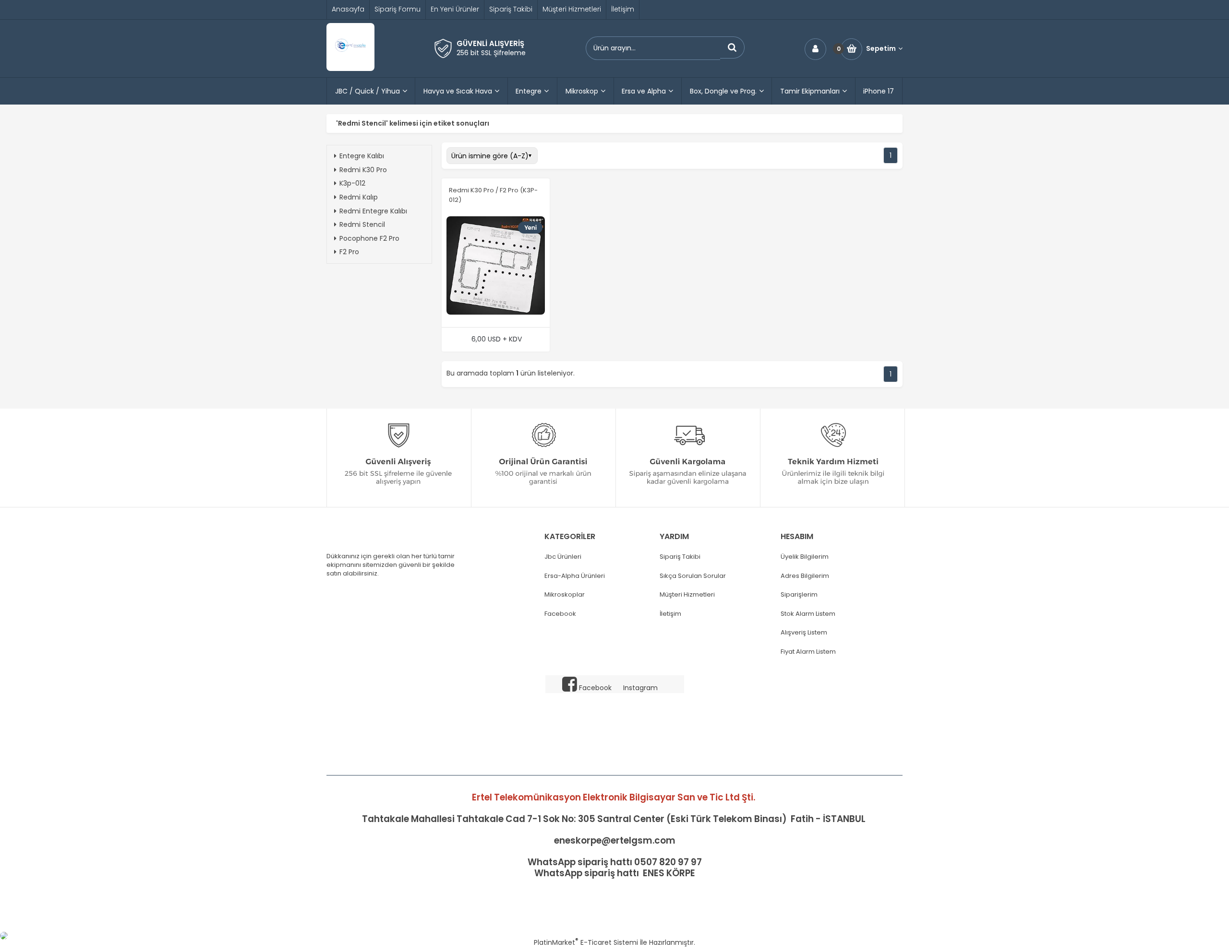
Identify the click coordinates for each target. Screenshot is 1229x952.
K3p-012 (352, 183)
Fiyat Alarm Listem (808, 651)
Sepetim (881, 48)
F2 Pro (349, 252)
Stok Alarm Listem (808, 614)
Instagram (640, 688)
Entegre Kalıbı (361, 156)
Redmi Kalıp (358, 197)
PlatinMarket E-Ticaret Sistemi (586, 942)
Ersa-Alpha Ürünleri (574, 576)
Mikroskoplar (564, 594)
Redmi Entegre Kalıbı (373, 211)
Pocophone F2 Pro (369, 238)
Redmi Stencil (362, 224)
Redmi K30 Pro (363, 170)
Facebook (560, 614)
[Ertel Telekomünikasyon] (350, 68)
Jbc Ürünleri (562, 556)
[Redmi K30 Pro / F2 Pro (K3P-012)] (495, 266)
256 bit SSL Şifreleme (491, 53)
